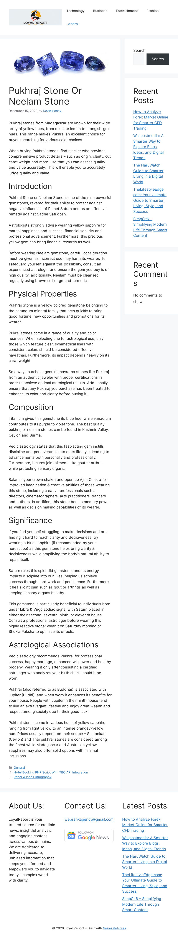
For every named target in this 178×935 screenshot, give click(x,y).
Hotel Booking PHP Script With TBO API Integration (51, 772)
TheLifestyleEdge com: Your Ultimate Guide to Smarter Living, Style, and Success (149, 200)
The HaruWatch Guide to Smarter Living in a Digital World (144, 862)
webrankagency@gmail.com (89, 819)
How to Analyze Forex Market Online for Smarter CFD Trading (145, 825)
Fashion (153, 11)
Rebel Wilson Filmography (32, 777)
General (72, 24)
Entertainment (127, 11)
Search (139, 50)
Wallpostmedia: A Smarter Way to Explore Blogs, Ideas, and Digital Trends (148, 146)
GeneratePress (114, 928)
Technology (75, 11)
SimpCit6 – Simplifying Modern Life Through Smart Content (141, 904)
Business (100, 11)
